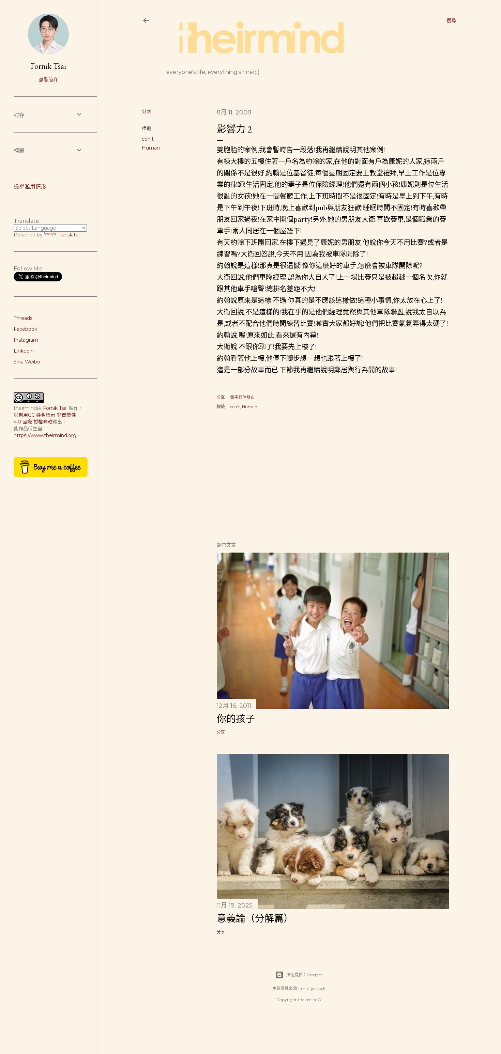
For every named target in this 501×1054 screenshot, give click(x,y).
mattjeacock (313, 988)
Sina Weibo (27, 362)
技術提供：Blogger (304, 974)
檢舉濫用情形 (30, 186)
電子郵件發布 (242, 397)
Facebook (25, 329)
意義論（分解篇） (255, 918)
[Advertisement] (333, 476)
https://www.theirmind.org (45, 435)
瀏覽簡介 (48, 80)
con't (148, 139)
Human (151, 148)
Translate (68, 235)
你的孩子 (236, 719)
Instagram (26, 340)
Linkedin (24, 351)
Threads (23, 318)
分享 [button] (146, 111)
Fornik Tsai (48, 66)
